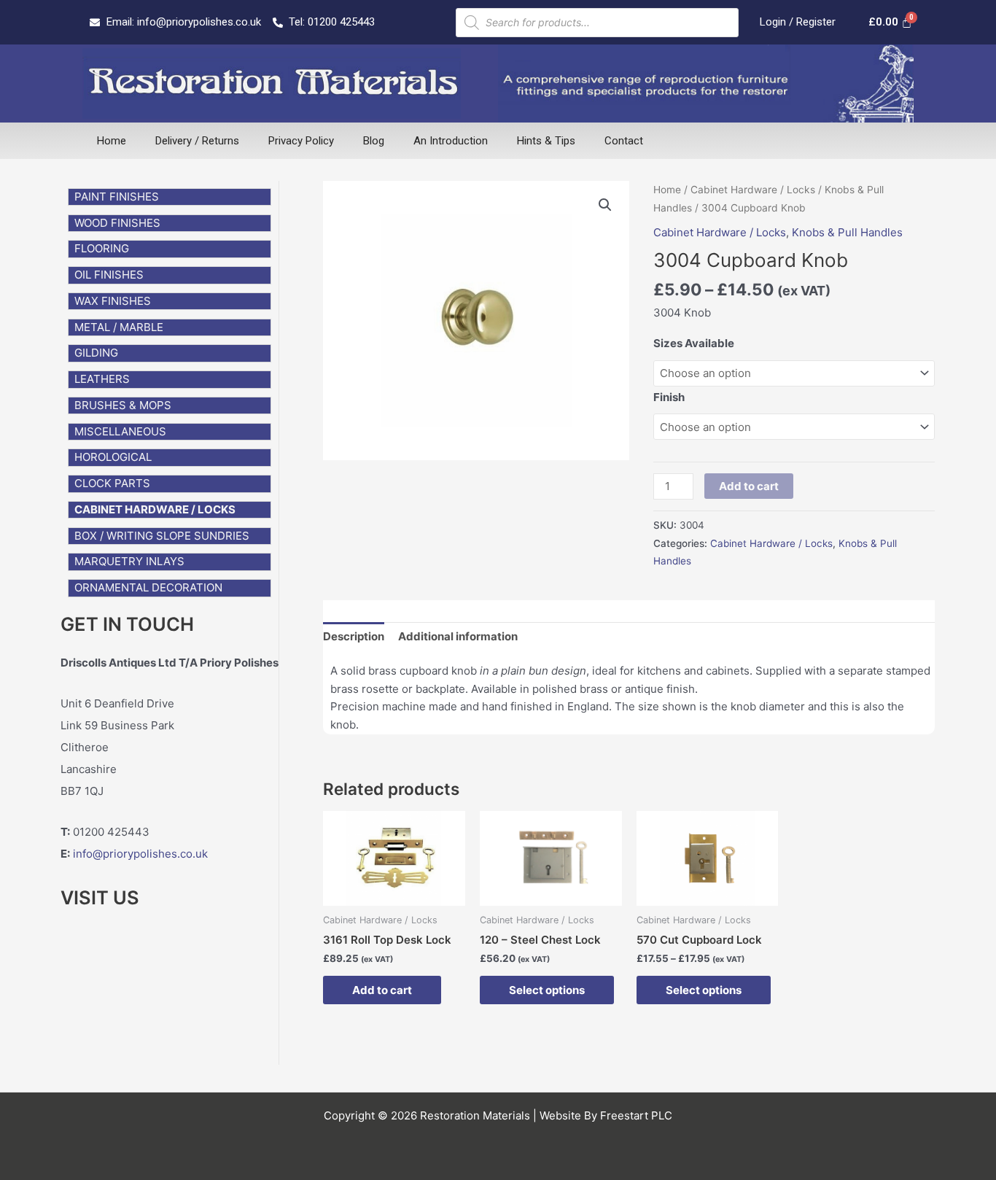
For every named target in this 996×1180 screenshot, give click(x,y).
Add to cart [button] (382, 990)
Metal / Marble (118, 327)
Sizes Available (693, 343)
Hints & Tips (546, 140)
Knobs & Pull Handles (847, 232)
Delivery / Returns (197, 140)
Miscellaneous (120, 431)
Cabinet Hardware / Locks (155, 509)
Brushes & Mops (122, 405)
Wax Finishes (112, 301)
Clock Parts (112, 483)
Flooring (101, 248)
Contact (623, 140)
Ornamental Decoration (148, 587)
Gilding (96, 353)
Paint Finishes (116, 196)
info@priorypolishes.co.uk (140, 854)
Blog (373, 140)
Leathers (102, 379)
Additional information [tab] (458, 636)
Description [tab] (353, 636)
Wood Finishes (117, 223)
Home (111, 140)
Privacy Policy (301, 140)
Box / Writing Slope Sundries (161, 536)
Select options (547, 990)
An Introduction (450, 140)
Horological (113, 457)
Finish (669, 397)
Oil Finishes (109, 275)
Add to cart (749, 486)
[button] (605, 205)
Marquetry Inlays (129, 561)
